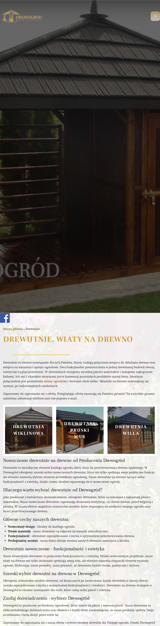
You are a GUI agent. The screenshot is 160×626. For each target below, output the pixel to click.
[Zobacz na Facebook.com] (5, 318)
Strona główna (13, 329)
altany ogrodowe (55, 381)
